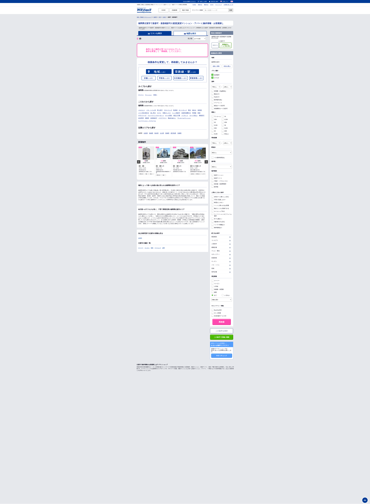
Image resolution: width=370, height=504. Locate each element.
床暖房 (147, 118)
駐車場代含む (218, 100)
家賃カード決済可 (219, 105)
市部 (160, 17)
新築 (199, 113)
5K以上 (226, 134)
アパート (141, 95)
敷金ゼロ (216, 94)
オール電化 (168, 115)
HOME (163, 10)
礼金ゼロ (216, 97)
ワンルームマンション (184, 118)
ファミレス (158, 248)
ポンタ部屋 (217, 313)
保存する (215, 45)
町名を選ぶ (227, 66)
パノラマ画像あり (219, 224)
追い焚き (153, 113)
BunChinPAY (218, 310)
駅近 (189, 110)
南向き (194, 110)
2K (215, 122)
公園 (163, 248)
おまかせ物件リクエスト (189, 1)
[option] (146, 161)
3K (225, 125)
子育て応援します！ (220, 199)
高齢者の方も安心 (219, 221)
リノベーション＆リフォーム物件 (223, 215)
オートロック (183, 110)
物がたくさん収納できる (221, 208)
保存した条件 (203, 1)
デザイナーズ (142, 115)
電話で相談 (185, 10)
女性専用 (141, 118)
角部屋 (200, 110)
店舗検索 (174, 10)
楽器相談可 (153, 118)
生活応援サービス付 (220, 316)
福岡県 (155, 17)
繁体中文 (206, 4)
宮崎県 (167, 133)
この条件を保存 (222, 331)
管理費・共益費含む (220, 91)
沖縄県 (179, 133)
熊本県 (156, 133)
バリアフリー (163, 118)
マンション (148, 95)
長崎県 (151, 133)
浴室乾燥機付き (186, 113)
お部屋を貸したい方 (228, 4)
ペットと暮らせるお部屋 (221, 205)
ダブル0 (216, 78)
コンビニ (147, 248)
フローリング (168, 110)
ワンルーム (217, 116)
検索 (230, 10)
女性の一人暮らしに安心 (221, 196)
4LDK (215, 134)
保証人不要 (176, 115)
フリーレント (218, 102)
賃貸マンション (219, 175)
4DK (225, 131)
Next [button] (206, 162)
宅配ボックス (167, 113)
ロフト (159, 113)
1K (225, 116)
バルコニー (141, 110)
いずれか (227, 295)
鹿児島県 (173, 133)
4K (215, 131)
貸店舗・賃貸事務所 (220, 184)
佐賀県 (146, 133)
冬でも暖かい (218, 219)
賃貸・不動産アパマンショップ (144, 17)
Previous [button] (138, 162)
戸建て (155, 95)
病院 (152, 248)
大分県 (162, 133)
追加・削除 (216, 66)
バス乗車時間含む (219, 157)
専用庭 (194, 113)
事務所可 (201, 115)
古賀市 (164, 17)
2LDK (215, 125)
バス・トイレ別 (151, 110)
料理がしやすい (219, 202)
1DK (215, 119)
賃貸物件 (216, 75)
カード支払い (194, 115)
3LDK (226, 128)
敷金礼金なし (172, 118)
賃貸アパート (218, 178)
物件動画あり (218, 227)
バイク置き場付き (143, 113)
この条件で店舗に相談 (221, 337)
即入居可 (160, 110)
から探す (160, 71)
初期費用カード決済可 (221, 108)
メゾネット (184, 115)
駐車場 (175, 110)
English (194, 4)
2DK (225, 122)
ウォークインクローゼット (156, 115)
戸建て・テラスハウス (221, 181)
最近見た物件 (214, 1)
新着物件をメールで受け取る (225, 45)
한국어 (211, 4)
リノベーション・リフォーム (147, 121)
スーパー (140, 248)
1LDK (226, 119)
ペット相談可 (176, 113)
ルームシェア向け (219, 211)
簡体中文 (200, 4)
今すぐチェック (221, 355)
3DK (215, 128)
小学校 (216, 286)
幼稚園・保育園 (219, 289)
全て (215, 295)
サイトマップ (218, 4)
